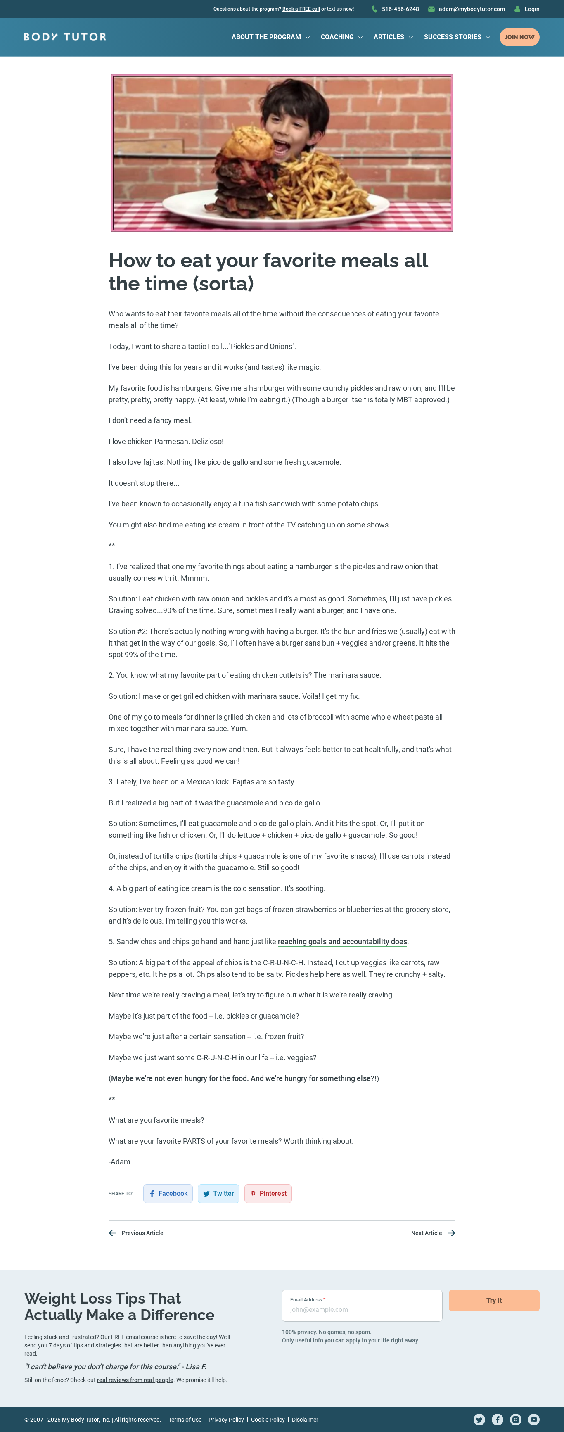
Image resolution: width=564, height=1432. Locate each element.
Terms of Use (184, 1419)
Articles (389, 37)
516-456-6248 (400, 9)
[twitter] (479, 1419)
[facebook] (497, 1419)
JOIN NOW (520, 37)
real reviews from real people (135, 1380)
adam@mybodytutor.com (472, 9)
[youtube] (534, 1419)
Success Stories (452, 37)
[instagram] (515, 1419)
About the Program (266, 37)
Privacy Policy (226, 1419)
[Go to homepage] (65, 37)
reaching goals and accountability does (342, 941)
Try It (494, 1300)
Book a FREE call (301, 9)
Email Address (307, 1300)
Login (532, 9)
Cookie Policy (268, 1419)
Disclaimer (305, 1419)
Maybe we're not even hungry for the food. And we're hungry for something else (241, 1078)
